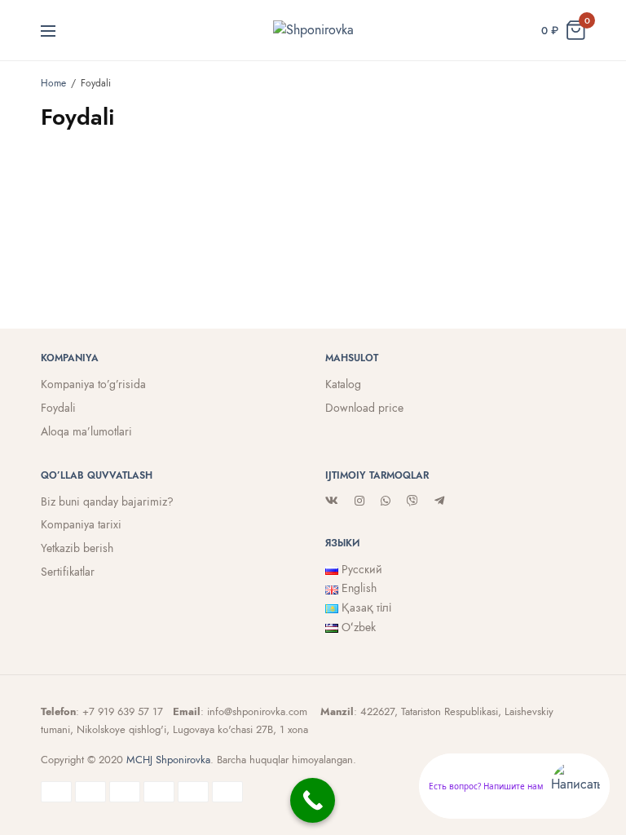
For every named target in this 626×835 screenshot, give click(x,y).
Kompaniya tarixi (81, 524)
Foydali (58, 408)
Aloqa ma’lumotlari (86, 431)
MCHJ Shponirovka (168, 759)
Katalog (343, 384)
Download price (364, 408)
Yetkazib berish (77, 548)
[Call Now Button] (312, 800)
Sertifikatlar (68, 571)
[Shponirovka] (313, 30)
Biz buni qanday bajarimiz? (107, 501)
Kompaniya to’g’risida (93, 384)
